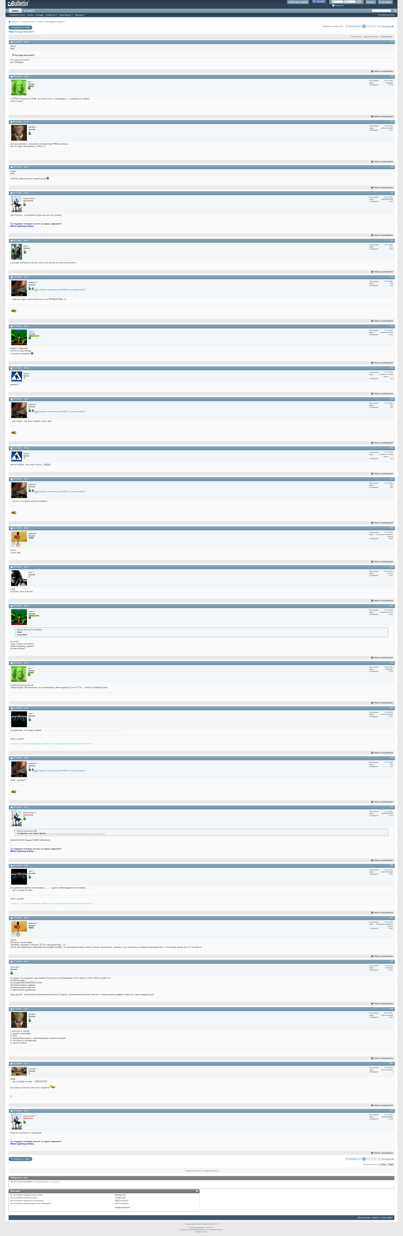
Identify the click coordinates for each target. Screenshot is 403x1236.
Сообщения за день (17, 15)
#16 (391, 663)
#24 (391, 1063)
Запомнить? (339, 5)
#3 (392, 122)
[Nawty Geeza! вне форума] (16, 204)
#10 (391, 399)
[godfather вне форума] (19, 539)
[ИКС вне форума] (18, 87)
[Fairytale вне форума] (19, 1071)
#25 (391, 1110)
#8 (392, 326)
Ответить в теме (20, 27)
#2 (392, 76)
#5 (392, 193)
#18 (391, 758)
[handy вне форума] (16, 376)
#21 (391, 918)
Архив (383, 1218)
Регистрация (385, 2)
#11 (391, 448)
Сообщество (50, 15)
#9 (392, 368)
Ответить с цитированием (383, 71)
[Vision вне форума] (19, 337)
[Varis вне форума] (19, 578)
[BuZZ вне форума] (16, 252)
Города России (27, 22)
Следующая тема (210, 1171)
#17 (391, 708)
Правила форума (122, 1208)
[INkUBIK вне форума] (19, 133)
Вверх (391, 1164)
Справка (30, 15)
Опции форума (65, 15)
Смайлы (118, 1198)
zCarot (205, 1232)
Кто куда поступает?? (24, 32)
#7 (392, 277)
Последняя (386, 27)
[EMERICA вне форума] (19, 288)
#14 (391, 567)
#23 (391, 1009)
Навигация (78, 15)
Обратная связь (364, 1218)
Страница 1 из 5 (355, 26)
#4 (392, 167)
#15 (391, 606)
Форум (15, 11)
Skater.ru (376, 1218)
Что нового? (29, 11)
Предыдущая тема (193, 1171)
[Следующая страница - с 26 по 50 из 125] (379, 26)
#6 (392, 240)
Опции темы (355, 37)
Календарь (39, 15)
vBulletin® (201, 1228)
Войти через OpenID (298, 2)
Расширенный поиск (386, 15)
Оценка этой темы (370, 37)
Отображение (385, 37)
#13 (391, 528)
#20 (391, 865)
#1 (392, 42)
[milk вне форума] (19, 719)
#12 (391, 479)
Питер (40, 22)
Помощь (371, 2)
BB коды (118, 1195)
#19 (391, 807)
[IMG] (117, 1201)
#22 (391, 961)
